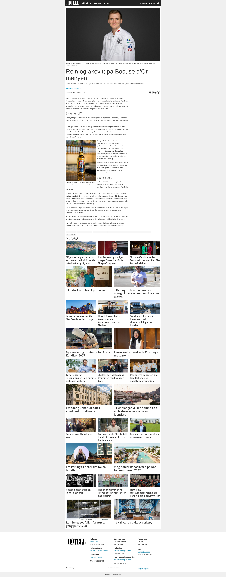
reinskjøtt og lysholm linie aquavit (137, 232)
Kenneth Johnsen (96, 557)
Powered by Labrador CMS (113, 574)
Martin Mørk (94, 542)
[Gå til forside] (72, 3)
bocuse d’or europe (84, 232)
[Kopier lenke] (158, 92)
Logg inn (152, 3)
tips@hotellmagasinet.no (122, 551)
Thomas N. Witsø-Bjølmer (99, 551)
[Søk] (158, 3)
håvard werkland (100, 232)
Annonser (97, 3)
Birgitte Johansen (144, 552)
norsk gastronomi (115, 232)
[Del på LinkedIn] (153, 92)
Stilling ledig (86, 3)
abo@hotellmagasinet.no (122, 560)
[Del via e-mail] (155, 92)
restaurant (71, 232)
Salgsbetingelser (143, 569)
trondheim (71, 235)
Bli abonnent (142, 3)
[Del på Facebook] (150, 92)
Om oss (106, 3)
